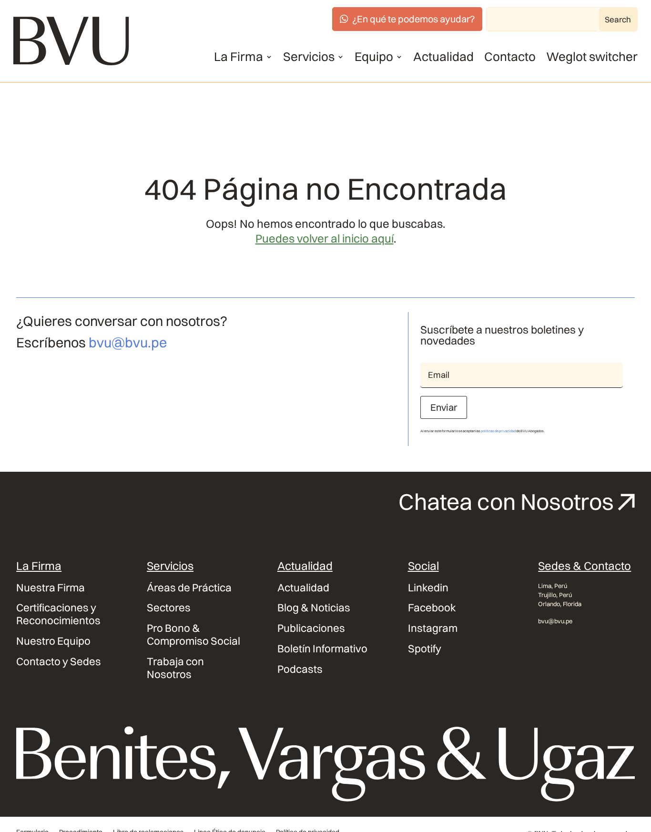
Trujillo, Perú (555, 595)
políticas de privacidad (498, 431)
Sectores (169, 607)
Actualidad (443, 56)
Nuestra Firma (50, 587)
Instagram (433, 628)
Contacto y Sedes (58, 661)
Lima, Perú (552, 585)
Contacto (510, 56)
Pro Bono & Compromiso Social (193, 635)
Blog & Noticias (313, 607)
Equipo (374, 56)
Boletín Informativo (322, 648)
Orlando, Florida (559, 604)
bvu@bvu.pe (128, 342)
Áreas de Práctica (189, 587)
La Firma (238, 56)
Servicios (309, 56)
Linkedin (428, 587)
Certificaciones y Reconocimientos (58, 614)
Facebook (432, 607)
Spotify (424, 648)
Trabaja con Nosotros (175, 668)
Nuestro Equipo (53, 641)
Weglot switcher (592, 56)
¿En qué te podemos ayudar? (413, 19)
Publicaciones (311, 628)
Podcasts (300, 669)
